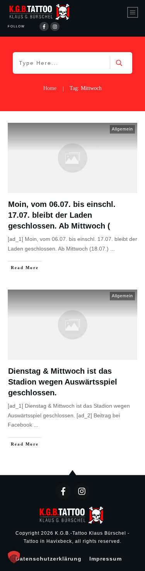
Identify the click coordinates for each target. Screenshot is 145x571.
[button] (14, 557)
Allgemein (122, 129)
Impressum (105, 559)
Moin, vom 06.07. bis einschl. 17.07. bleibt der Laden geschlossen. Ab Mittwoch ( (62, 215)
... (112, 249)
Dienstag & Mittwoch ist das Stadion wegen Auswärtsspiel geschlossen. (62, 382)
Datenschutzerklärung (48, 559)
